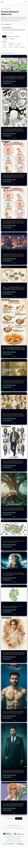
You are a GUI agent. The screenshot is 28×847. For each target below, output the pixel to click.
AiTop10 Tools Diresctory (10, 836)
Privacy (9, 828)
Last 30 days (5, 38)
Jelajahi (2, 24)
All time (4, 36)
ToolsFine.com (19, 836)
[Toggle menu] (26, 2)
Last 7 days (17, 36)
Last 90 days (12, 38)
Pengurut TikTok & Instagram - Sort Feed (14, 841)
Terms (6, 828)
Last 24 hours (10, 36)
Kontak (21, 828)
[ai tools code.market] (20, 843)
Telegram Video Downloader (14, 838)
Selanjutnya (18, 818)
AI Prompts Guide (15, 828)
